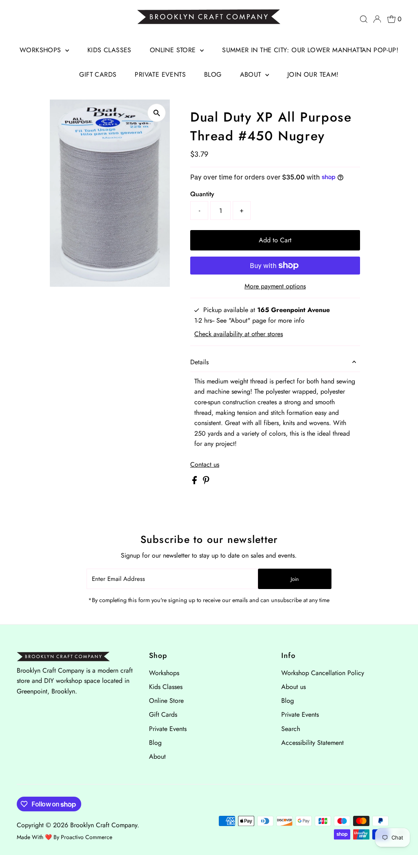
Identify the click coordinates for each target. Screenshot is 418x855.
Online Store (174, 50)
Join (295, 579)
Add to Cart (275, 240)
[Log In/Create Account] (377, 19)
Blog (213, 74)
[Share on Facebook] (195, 482)
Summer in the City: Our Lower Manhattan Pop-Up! (310, 50)
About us (293, 686)
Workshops (41, 50)
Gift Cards (97, 74)
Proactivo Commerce (86, 837)
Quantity (202, 194)
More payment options (275, 286)
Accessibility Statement (312, 742)
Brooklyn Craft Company (103, 825)
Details (199, 362)
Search (290, 728)
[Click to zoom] (156, 113)
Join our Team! (313, 74)
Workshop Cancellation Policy (322, 673)
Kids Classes (109, 50)
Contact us (204, 464)
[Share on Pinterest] (206, 482)
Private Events (160, 74)
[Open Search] (363, 19)
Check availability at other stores (238, 334)
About (251, 74)
